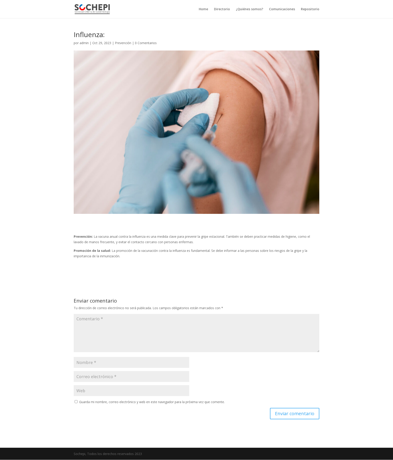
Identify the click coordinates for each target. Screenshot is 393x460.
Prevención (123, 43)
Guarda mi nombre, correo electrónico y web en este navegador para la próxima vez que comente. (152, 402)
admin (84, 43)
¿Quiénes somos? (249, 9)
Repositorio (310, 9)
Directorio (222, 9)
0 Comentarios (146, 43)
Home (203, 9)
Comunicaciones (282, 9)
